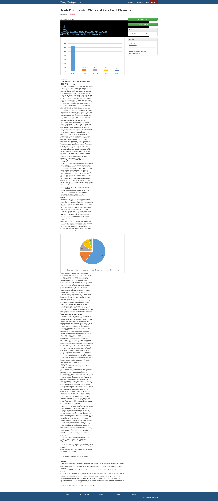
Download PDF (142, 19)
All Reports (131, 2)
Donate (153, 2)
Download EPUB (143, 24)
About (147, 2)
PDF (147, 33)
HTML (143, 33)
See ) (68, 211)
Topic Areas (140, 2)
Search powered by (147, 497)
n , (71, 126)
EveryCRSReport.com (71, 2)
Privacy (117, 494)
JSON (138, 53)
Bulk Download (84, 494)
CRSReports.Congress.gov (140, 51)
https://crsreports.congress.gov (68, 485)
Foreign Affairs (133, 45)
